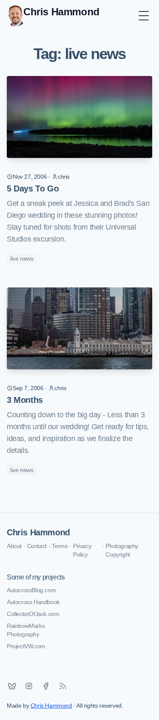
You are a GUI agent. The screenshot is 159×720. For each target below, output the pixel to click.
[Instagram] (28, 686)
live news (21, 258)
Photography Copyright (122, 550)
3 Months (25, 400)
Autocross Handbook (33, 602)
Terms (59, 546)
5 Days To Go (33, 188)
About (14, 546)
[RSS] (62, 686)
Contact (37, 546)
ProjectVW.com (26, 646)
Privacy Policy (82, 550)
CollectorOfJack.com (33, 613)
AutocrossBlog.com (31, 590)
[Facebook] (45, 686)
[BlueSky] (11, 686)
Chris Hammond (38, 532)
